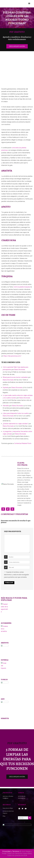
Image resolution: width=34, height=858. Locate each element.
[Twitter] (22, 808)
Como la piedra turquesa (22, 287)
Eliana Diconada (19, 369)
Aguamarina (6, 623)
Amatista (5, 643)
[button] (29, 3)
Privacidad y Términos (10, 851)
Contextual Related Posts (22, 443)
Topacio (4, 679)
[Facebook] (19, 808)
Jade (3, 699)
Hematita (5, 718)
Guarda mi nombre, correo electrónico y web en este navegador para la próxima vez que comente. (16, 574)
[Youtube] (25, 808)
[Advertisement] (17, 70)
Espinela (4, 660)
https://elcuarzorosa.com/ (12, 356)
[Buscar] (29, 817)
